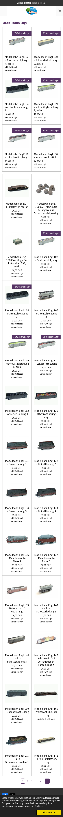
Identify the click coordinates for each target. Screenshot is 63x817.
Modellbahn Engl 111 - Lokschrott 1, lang (16, 155)
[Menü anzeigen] (3, 11)
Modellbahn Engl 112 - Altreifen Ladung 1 (17, 412)
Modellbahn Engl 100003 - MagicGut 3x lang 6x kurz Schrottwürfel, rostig (46, 208)
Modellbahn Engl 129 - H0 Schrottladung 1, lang (46, 414)
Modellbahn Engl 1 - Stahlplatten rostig (17, 205)
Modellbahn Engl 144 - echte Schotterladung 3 (17, 658)
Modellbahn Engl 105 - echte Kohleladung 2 (46, 313)
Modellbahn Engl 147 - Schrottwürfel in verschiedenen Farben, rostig (46, 660)
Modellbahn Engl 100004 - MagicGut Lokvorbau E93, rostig (17, 261)
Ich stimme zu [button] (49, 812)
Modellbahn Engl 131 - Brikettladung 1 (17, 462)
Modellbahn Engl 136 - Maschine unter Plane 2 (17, 558)
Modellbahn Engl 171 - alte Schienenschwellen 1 (17, 759)
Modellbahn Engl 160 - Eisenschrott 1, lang (17, 710)
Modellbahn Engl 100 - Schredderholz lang (46, 58)
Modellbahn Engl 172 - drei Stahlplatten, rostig (46, 759)
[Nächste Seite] (47, 781)
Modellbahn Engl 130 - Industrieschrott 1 (46, 155)
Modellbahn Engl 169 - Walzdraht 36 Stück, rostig (46, 712)
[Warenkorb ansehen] (59, 11)
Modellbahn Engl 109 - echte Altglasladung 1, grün (46, 107)
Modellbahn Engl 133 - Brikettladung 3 (17, 509)
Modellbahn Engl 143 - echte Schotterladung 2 (46, 608)
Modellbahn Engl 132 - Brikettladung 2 (46, 462)
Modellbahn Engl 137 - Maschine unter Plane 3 (46, 558)
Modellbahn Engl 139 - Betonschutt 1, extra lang (17, 608)
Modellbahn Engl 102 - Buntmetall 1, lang (16, 58)
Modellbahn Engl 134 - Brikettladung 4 (46, 509)
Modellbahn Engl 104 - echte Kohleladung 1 (16, 107)
